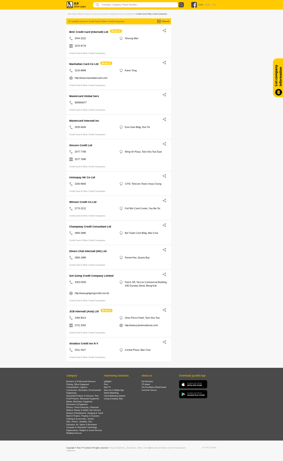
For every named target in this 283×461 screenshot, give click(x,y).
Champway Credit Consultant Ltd (90, 226)
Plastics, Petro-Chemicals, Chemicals (82, 407)
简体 (214, 5)
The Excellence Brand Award (154, 387)
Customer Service (149, 390)
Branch (116, 31)
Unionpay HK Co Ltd (82, 177)
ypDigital (107, 381)
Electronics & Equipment (77, 404)
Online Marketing (111, 393)
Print (106, 384)
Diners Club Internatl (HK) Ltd (88, 251)
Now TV (107, 387)
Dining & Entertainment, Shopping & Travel (84, 413)
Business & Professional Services (81, 381)
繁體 (208, 5)
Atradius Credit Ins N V (83, 343)
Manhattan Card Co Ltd (83, 64)
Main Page (72, 14)
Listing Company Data (113, 399)
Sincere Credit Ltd (80, 145)
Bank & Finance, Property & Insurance (93, 14)
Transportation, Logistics (76, 387)
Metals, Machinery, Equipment (79, 401)
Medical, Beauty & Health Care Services (83, 410)
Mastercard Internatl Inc (84, 120)
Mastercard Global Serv (84, 96)
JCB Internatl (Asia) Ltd (84, 311)
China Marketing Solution (114, 396)
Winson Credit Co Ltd (82, 202)
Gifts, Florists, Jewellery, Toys (79, 422)
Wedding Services (74, 433)
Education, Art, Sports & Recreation (81, 424)
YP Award (146, 384)
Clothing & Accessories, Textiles (80, 419)
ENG (201, 5)
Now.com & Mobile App (114, 390)
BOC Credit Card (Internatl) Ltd (88, 31)
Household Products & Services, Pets (82, 396)
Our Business (147, 381)
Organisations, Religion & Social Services (84, 430)
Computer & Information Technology (81, 427)
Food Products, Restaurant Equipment (82, 399)
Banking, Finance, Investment (122, 14)
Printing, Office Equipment (77, 384)
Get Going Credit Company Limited (91, 275)
